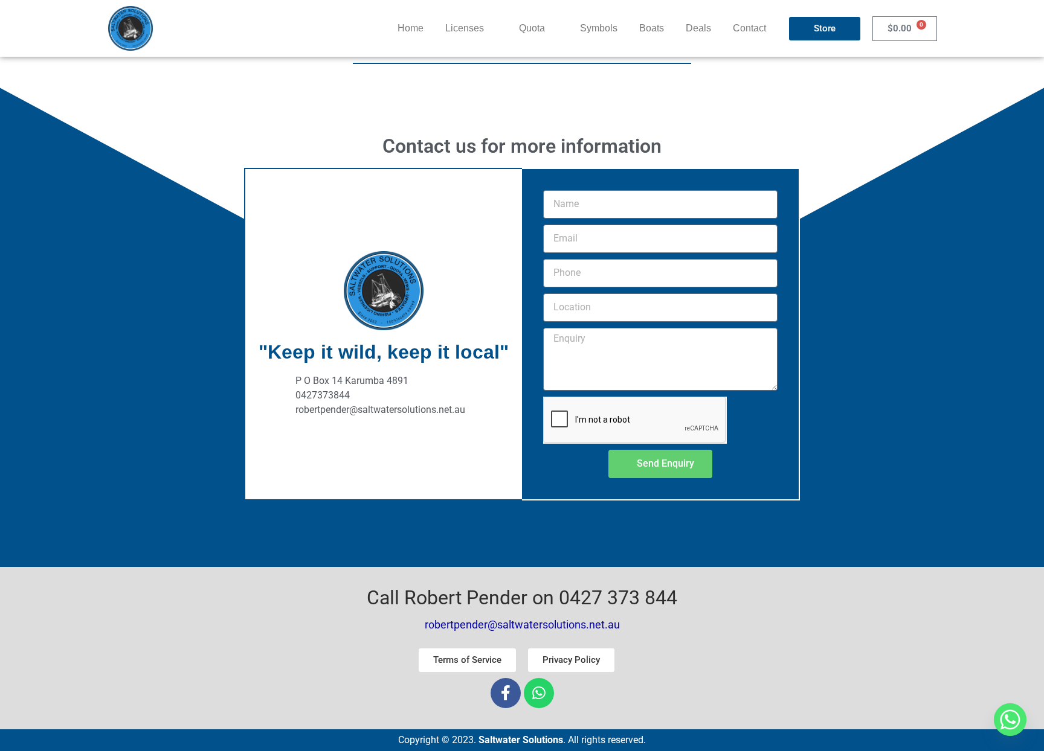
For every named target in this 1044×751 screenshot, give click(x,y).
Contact (749, 28)
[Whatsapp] (539, 693)
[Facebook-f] (506, 693)
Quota (532, 28)
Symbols (598, 28)
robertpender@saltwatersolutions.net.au (522, 624)
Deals (698, 28)
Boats (651, 28)
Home (411, 28)
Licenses (464, 28)
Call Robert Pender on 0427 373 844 (522, 597)
